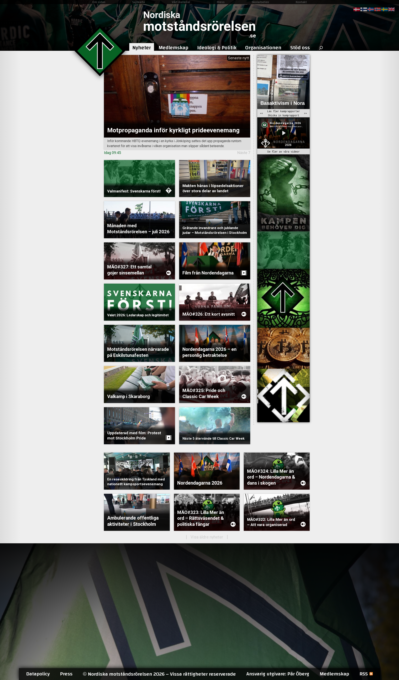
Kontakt (301, 2)
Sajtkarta (138, 2)
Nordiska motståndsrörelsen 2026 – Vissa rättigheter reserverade (159, 674)
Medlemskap (334, 674)
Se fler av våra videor (283, 151)
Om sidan (98, 2)
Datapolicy (38, 674)
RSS (364, 674)
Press (221, 2)
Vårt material (181, 2)
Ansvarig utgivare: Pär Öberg (277, 674)
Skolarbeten (260, 2)
